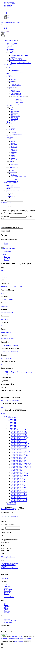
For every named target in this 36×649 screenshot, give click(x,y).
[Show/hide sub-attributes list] (8, 81)
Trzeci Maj (7, 416)
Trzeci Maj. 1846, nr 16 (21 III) (19, 445)
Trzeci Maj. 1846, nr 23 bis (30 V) (20, 460)
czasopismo (4, 277)
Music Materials (11, 48)
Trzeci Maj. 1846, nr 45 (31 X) (19, 493)
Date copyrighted (15, 116)
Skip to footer (7, 6)
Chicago (3, 529)
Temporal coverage (16, 85)
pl (6, 12)
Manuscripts (10, 51)
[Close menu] (1, 24)
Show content (7, 251)
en (5, 12)
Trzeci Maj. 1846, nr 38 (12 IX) (19, 482)
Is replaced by (14, 155)
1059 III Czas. (4, 319)
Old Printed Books (12, 43)
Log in (2, 628)
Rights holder (12, 167)
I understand (27, 641)
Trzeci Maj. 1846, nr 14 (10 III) (19, 440)
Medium (13, 128)
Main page (4, 578)
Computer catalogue (12, 181)
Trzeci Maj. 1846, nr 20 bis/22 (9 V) (20, 455)
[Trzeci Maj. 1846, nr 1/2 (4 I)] (9, 248)
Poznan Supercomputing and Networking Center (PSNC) (16, 638)
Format (11, 123)
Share (8, 17)
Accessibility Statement (13, 187)
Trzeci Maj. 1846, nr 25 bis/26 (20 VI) (21, 464)
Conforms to (14, 159)
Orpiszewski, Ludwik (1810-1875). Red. (11, 286)
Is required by (14, 158)
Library (13, 57)
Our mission (10, 185)
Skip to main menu (9, 2)
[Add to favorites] (1, 247)
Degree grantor (18, 103)
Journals (9, 46)
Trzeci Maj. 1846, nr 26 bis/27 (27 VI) (21, 466)
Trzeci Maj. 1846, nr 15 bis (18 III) (20, 443)
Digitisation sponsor (16, 94)
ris (4, 242)
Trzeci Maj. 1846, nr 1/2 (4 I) (18, 430)
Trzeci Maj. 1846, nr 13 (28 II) (19, 439)
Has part (13, 141)
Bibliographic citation (16, 134)
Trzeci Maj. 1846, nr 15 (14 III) (19, 442)
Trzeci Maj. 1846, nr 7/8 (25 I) (19, 434)
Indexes (6, 64)
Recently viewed (10, 190)
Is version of (14, 146)
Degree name (17, 99)
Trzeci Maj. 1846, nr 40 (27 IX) (19, 486)
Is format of (14, 149)
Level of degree (18, 100)
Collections (7, 40)
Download (3, 254)
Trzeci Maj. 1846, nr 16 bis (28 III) (20, 446)
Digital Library (8, 371)
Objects (9, 193)
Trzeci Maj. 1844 (11, 425)
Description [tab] (7, 257)
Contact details (8, 622)
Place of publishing (16, 93)
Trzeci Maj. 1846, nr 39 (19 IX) (19, 484)
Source (9, 135)
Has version (14, 144)
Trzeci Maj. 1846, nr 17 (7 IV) (19, 448)
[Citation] (3, 247)
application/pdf (5, 306)
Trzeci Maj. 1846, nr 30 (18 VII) (19, 470)
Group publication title (17, 72)
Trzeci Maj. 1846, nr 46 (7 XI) (19, 495)
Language (10, 137)
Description (12, 87)
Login (5, 20)
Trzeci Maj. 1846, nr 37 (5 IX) (19, 481)
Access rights (14, 164)
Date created (14, 110)
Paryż (2, 293)
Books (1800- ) (11, 44)
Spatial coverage (15, 84)
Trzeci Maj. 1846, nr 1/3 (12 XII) (19, 499)
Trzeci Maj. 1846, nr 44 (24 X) (19, 492)
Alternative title (15, 70)
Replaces (13, 153)
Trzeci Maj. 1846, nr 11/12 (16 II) (19, 437)
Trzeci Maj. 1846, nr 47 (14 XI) (19, 496)
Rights (11, 161)
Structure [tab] (6, 260)
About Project (8, 182)
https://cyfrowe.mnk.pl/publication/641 (11, 400)
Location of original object (19, 176)
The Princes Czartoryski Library (19, 55)
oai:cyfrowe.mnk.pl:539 (7, 312)
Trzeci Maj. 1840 (11, 419)
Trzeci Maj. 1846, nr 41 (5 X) (18, 487)
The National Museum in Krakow (10, 563)
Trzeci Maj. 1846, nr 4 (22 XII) (19, 501)
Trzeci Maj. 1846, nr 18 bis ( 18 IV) (20, 451)
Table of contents (15, 91)
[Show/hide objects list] (17, 40)
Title (10, 67)
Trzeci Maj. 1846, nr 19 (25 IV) (19, 452)
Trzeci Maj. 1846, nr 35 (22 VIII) (19, 478)
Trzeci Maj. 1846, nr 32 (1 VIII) (19, 473)
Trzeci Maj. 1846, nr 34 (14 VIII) (19, 476)
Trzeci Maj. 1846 (11, 428)
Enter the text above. (14, 227)
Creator (9, 73)
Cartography (10, 49)
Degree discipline (18, 102)
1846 (2, 270)
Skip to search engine (9, 3)
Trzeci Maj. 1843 (11, 423)
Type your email (5, 216)
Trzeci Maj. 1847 (11, 502)
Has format (14, 147)
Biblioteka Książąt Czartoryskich (9, 351)
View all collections (9, 597)
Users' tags (13, 79)
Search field (4, 200)
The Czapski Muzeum (16, 58)
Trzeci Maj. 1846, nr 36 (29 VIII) (19, 479)
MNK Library (4, 566)
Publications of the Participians (17, 60)
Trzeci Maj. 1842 (11, 422)
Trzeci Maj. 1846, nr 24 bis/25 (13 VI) (21, 463)
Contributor (10, 75)
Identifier (11, 129)
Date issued (14, 114)
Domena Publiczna (6, 332)
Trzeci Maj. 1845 (11, 427)
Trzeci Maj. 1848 (11, 504)
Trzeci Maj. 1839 (11, 417)
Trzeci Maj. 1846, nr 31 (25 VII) (19, 472)
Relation (11, 138)
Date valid (13, 120)
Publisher (9, 105)
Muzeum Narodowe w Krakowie (9, 345)
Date (10, 107)
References (14, 150)
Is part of (13, 143)
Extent (12, 126)
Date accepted (14, 113)
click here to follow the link (8, 338)
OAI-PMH (3, 413)
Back (2, 35)
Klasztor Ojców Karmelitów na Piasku (21, 63)
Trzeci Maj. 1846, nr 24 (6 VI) (19, 461)
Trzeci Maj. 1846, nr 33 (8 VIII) (19, 475)
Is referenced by (15, 152)
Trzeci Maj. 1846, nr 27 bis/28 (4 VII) (21, 467)
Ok (2, 644)
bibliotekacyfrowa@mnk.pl (8, 557)
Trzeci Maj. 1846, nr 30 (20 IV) (19, 454)
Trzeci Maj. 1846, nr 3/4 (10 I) (19, 431)
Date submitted (15, 111)
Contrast (7, 15)
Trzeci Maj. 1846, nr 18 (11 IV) (19, 449)
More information (18, 641)
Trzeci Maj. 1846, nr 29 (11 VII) (19, 469)
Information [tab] (7, 258)
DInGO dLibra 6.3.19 (17, 636)
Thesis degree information (19, 96)
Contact (13, 170)
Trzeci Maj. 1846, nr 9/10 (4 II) (19, 436)
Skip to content (8, 5)
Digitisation (14, 175)
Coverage (11, 81)
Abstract (13, 90)
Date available (14, 119)
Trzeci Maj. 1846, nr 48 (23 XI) (19, 498)
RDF (2, 407)
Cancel (3, 231)
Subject (11, 76)
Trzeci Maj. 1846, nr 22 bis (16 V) (20, 457)
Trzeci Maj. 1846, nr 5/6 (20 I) (19, 433)
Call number (14, 132)
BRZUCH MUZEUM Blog (8, 565)
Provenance (12, 172)
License (13, 166)
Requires (13, 156)
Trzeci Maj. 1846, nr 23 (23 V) (19, 458)
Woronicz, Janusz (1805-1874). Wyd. (10, 299)
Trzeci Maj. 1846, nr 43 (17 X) (19, 490)
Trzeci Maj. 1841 (11, 420)
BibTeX (6, 244)
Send (7, 231)
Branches (11, 52)
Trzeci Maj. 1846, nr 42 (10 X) (19, 489)
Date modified (14, 117)
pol (1, 325)
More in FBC (4, 516)
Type (8, 122)
